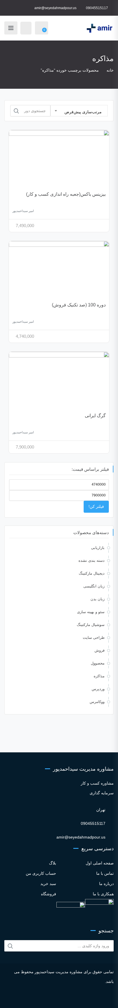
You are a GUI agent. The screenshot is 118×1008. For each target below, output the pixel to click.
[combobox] (79, 110)
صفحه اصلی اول (100, 863)
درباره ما (106, 883)
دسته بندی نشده (91, 560)
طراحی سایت (94, 637)
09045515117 (97, 8)
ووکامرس (97, 702)
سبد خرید (48, 883)
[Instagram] (34, 998)
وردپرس (98, 689)
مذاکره (99, 676)
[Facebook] (42, 998)
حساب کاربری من (41, 873)
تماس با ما (105, 873)
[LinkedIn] (57, 998)
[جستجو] (16, 111)
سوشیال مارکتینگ (91, 625)
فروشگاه (48, 894)
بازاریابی (98, 548)
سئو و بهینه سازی (91, 612)
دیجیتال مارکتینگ (92, 573)
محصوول (98, 663)
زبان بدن (98, 599)
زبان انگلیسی (94, 586)
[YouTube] (65, 998)
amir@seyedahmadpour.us (55, 8)
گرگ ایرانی (95, 415)
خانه (110, 70)
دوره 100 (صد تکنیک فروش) (79, 304)
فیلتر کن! (96, 506)
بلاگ (52, 863)
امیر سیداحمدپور (23, 211)
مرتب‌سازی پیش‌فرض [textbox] (83, 112)
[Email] (83, 998)
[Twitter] (49, 998)
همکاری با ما (103, 894)
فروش (100, 650)
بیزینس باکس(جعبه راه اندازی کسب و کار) (66, 194)
